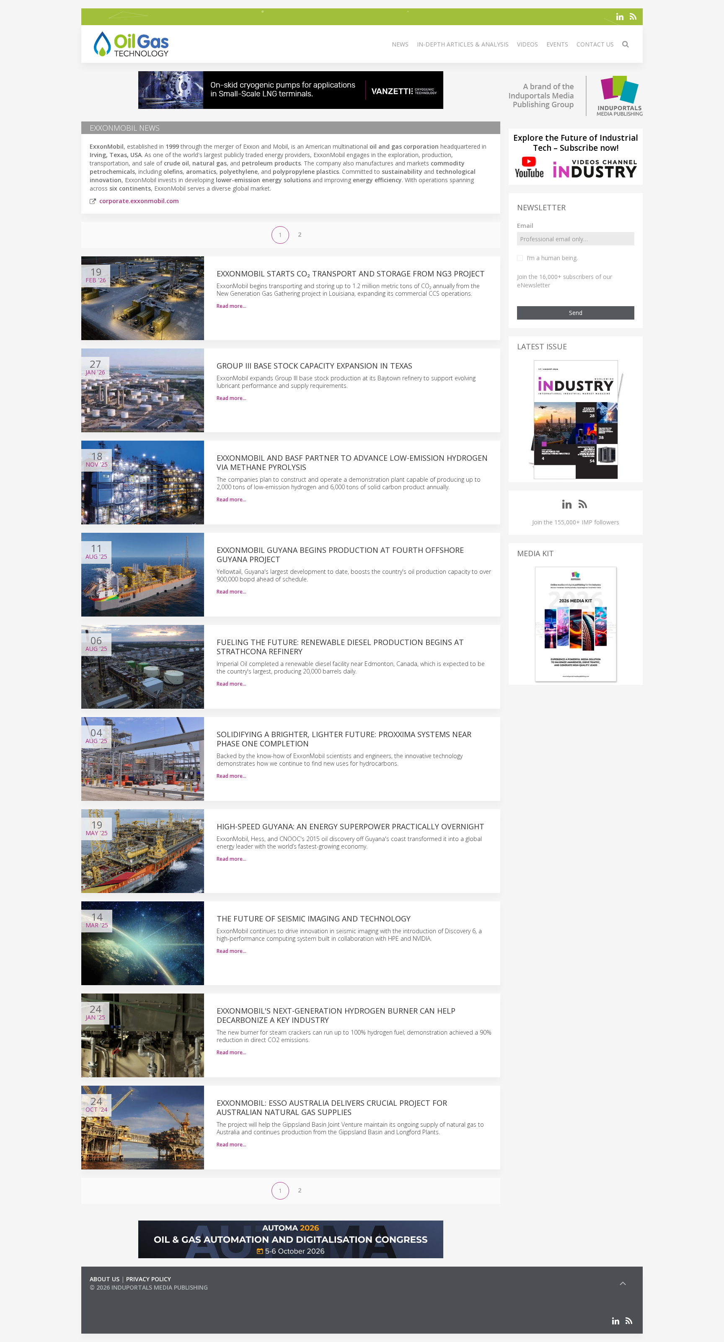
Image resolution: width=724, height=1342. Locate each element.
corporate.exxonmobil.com (139, 201)
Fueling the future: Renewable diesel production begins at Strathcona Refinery (340, 646)
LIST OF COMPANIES (118, 1296)
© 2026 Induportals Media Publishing (149, 1287)
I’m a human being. (552, 258)
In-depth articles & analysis (463, 44)
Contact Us (595, 44)
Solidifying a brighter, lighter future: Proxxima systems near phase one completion (344, 738)
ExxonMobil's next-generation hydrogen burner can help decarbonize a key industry (336, 1015)
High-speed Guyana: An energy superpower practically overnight (350, 826)
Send (575, 313)
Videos (527, 44)
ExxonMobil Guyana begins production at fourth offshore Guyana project (340, 554)
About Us (104, 1279)
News (400, 44)
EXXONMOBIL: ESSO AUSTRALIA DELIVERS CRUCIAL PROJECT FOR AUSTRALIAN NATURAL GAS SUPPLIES (332, 1107)
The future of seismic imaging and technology (314, 919)
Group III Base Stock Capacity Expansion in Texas (314, 366)
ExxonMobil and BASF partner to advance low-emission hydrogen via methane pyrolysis (352, 462)
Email (525, 226)
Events (557, 44)
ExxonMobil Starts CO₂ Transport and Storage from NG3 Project (351, 273)
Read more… (231, 306)
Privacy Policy (148, 1279)
